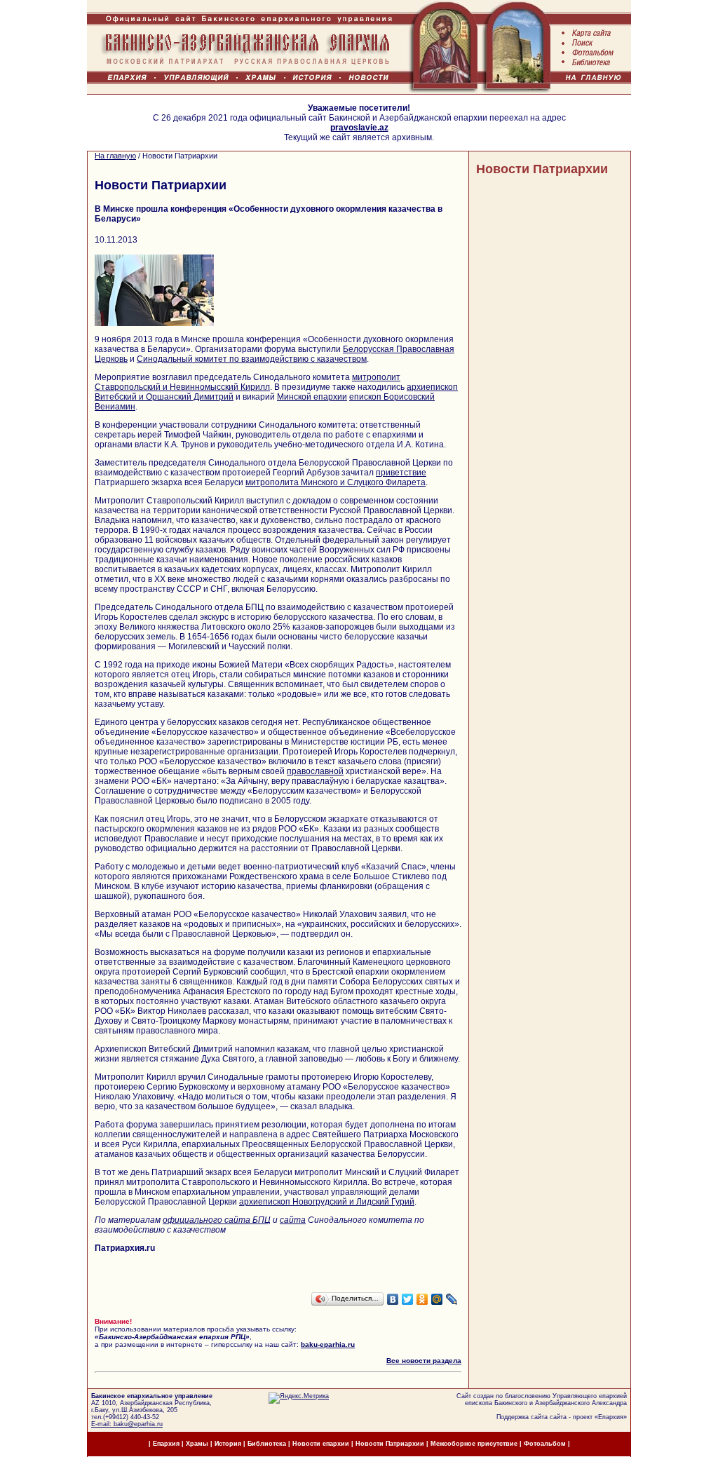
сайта (293, 1220)
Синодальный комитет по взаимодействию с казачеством (252, 359)
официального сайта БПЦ (217, 1220)
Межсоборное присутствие (474, 1443)
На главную (115, 155)
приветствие (401, 472)
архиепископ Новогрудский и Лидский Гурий (326, 1202)
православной (315, 771)
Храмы (197, 1443)
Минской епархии (312, 397)
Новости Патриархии (542, 169)
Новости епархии (320, 1443)
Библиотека (268, 1443)
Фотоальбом (545, 1443)
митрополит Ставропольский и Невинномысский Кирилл (247, 382)
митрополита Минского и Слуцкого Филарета (335, 482)
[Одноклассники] (422, 1299)
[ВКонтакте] (393, 1299)
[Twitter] (407, 1299)
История (228, 1443)
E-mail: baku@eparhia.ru (127, 1424)
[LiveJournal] (452, 1299)
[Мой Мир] (437, 1299)
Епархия (610, 1417)
